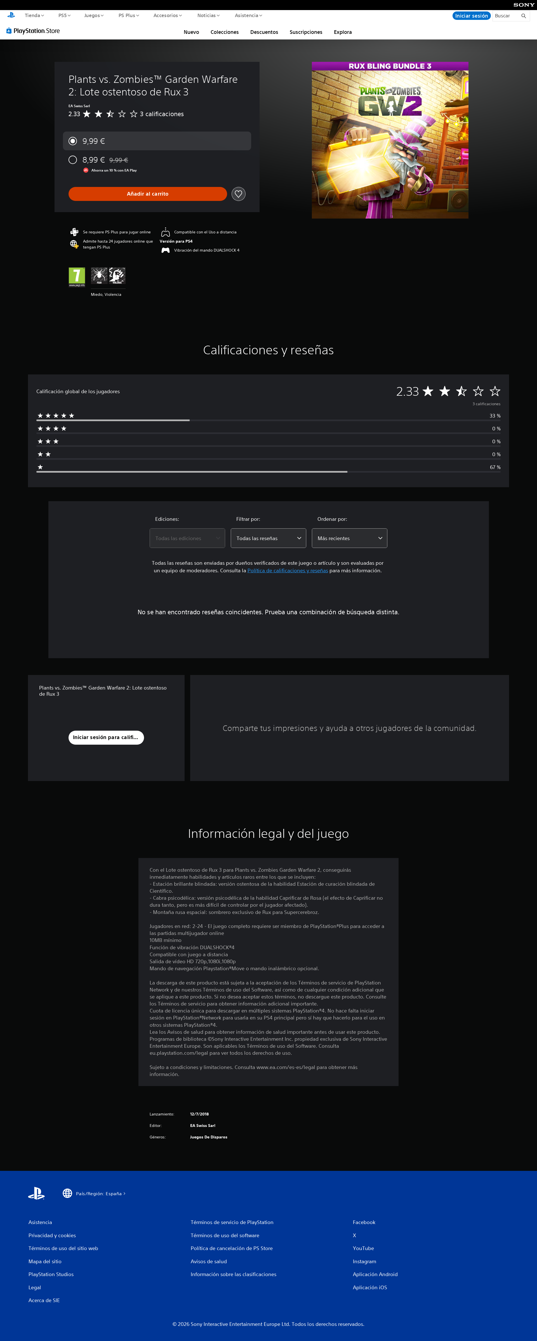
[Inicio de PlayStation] (11, 15)
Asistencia (246, 15)
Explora (343, 32)
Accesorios (166, 15)
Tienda (32, 15)
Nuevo (191, 32)
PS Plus (126, 15)
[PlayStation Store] (34, 30)
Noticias (206, 15)
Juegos (92, 15)
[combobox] (187, 538)
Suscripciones (306, 32)
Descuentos (264, 32)
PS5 (62, 15)
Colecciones (225, 32)
